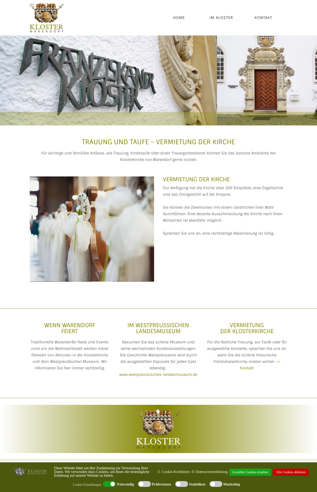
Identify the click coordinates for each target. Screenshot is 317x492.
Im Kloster (221, 17)
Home (179, 17)
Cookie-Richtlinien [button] (176, 472)
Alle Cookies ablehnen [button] (291, 472)
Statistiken (197, 484)
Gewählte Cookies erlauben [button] (250, 472)
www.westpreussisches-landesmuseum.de (158, 374)
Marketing (231, 484)
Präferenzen (161, 484)
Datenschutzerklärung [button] (212, 472)
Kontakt (263, 17)
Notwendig (125, 484)
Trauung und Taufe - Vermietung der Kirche (158, 142)
